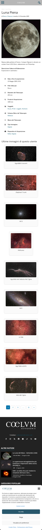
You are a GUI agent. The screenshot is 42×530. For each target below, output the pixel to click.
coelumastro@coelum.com (24, 435)
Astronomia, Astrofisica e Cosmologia (22, 475)
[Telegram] (23, 439)
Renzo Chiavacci (8, 16)
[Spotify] (19, 439)
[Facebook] (6, 439)
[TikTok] (27, 439)
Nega (21, 517)
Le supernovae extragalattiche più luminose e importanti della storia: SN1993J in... (25, 463)
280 (14, 468)
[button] (39, 489)
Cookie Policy (12, 527)
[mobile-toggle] (2, 2)
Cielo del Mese (16, 455)
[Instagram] (11, 439)
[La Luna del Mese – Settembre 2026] (6, 456)
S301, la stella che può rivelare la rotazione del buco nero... (24, 472)
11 (28, 407)
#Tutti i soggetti (16, 109)
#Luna (9, 109)
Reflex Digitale (12, 134)
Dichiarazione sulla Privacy (24, 527)
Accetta (21, 512)
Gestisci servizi (20, 506)
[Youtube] (36, 439)
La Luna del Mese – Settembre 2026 (25, 453)
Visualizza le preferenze (21, 523)
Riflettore (10, 115)
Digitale (10, 127)
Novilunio (24, 109)
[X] (32, 439)
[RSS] (15, 439)
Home (3, 9)
